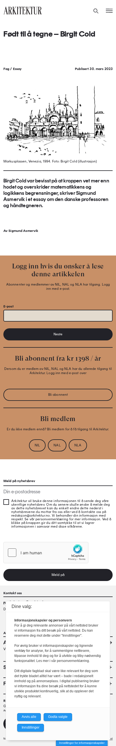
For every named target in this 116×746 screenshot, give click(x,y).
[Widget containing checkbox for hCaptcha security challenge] (45, 552)
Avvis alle (29, 717)
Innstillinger (30, 727)
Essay (17, 69)
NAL (57, 445)
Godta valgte (58, 717)
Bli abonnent (58, 395)
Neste (58, 334)
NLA (77, 445)
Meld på (58, 575)
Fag (6, 69)
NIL (37, 445)
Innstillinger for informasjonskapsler (81, 742)
